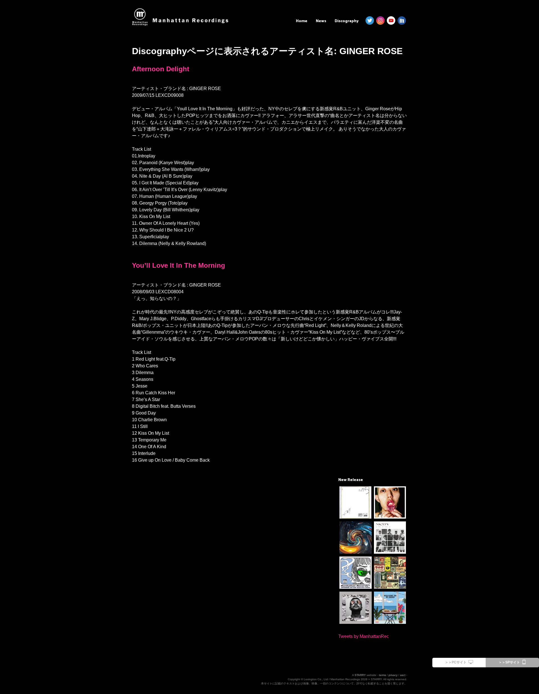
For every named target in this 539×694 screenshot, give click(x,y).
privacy (393, 675)
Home (301, 21)
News (321, 21)
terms (382, 675)
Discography (346, 21)
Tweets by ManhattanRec (363, 636)
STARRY (360, 675)
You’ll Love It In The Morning (178, 265)
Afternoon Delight (160, 69)
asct (402, 675)
